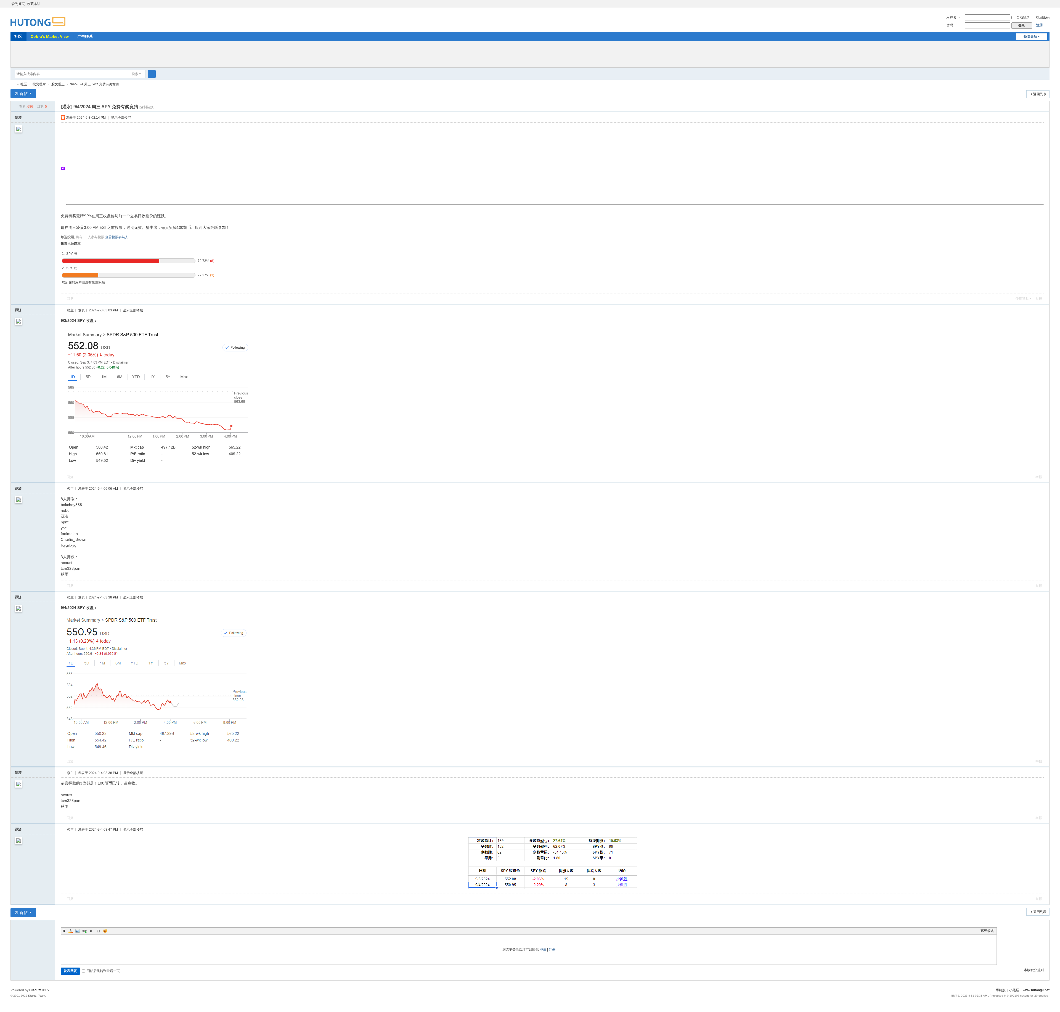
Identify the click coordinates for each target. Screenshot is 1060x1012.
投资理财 (39, 84)
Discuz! (35, 990)
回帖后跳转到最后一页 (103, 971)
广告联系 (85, 36)
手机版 (1001, 990)
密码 (950, 25)
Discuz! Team (36, 995)
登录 (543, 950)
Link (84, 931)
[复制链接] (146, 107)
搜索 (135, 74)
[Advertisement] (530, 53)
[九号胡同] (37, 18)
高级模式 (987, 931)
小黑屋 (1014, 990)
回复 (70, 299)
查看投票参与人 (116, 237)
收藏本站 (33, 4)
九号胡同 (12, 84)
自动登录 (1023, 17)
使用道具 (1022, 299)
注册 (1039, 25)
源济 (18, 118)
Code (98, 931)
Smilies (105, 931)
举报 (1038, 299)
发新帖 (21, 93)
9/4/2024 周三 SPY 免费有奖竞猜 (94, 84)
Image (77, 931)
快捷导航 (1030, 37)
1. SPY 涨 (69, 254)
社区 (18, 36)
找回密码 (1043, 17)
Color (70, 931)
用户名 (951, 17)
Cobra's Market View (50, 36)
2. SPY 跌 (69, 268)
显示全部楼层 (121, 118)
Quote (91, 931)
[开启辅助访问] (1041, 3)
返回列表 (1039, 94)
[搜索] (152, 74)
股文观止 (58, 84)
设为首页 (18, 4)
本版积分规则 (1034, 970)
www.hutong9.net (1036, 990)
